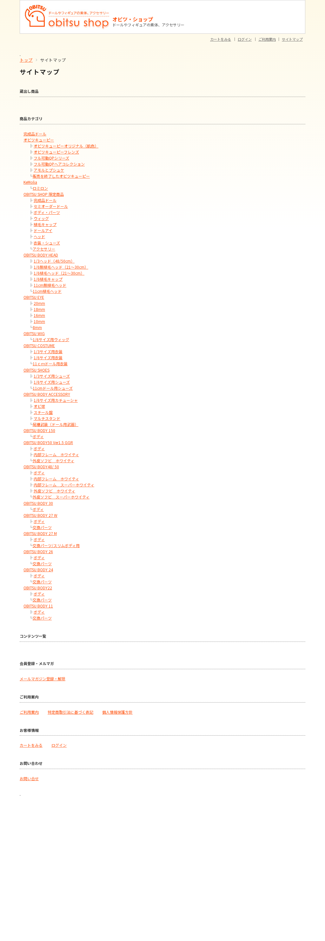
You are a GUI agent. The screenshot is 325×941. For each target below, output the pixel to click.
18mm (39, 309)
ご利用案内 (267, 39)
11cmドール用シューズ (53, 388)
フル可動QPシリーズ (51, 158)
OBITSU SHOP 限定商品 (43, 194)
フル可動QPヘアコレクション (59, 164)
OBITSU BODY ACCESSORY (46, 394)
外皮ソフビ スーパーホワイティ (61, 496)
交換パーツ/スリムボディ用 (56, 545)
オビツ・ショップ (132, 19)
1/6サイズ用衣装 (48, 357)
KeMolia (30, 182)
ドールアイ (43, 230)
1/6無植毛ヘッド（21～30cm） (61, 267)
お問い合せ (29, 778)
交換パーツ (42, 527)
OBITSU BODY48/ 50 (41, 466)
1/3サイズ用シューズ (52, 376)
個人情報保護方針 (117, 712)
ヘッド (39, 236)
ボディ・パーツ (47, 212)
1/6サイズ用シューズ (52, 382)
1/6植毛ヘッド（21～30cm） (59, 273)
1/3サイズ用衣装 (48, 351)
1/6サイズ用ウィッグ (51, 339)
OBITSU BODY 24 (38, 569)
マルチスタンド (47, 418)
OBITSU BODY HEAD (40, 255)
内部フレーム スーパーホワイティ (64, 484)
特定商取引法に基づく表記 (70, 712)
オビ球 (39, 406)
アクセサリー (44, 248)
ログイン (245, 39)
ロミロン (40, 188)
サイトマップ (292, 39)
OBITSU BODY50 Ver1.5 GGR (48, 442)
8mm (37, 327)
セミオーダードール (51, 206)
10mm (39, 321)
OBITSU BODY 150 (39, 430)
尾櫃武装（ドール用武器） (55, 424)
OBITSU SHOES (36, 370)
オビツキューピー (38, 139)
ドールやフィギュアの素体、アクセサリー (148, 24)
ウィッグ (41, 218)
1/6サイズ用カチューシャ (56, 400)
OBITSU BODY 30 (38, 503)
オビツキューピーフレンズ (56, 152)
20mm (39, 303)
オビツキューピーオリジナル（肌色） (66, 145)
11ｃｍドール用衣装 (50, 363)
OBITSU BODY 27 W (40, 515)
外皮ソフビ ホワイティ (53, 460)
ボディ (38, 436)
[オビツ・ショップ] (67, 7)
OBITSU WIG (34, 333)
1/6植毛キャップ (48, 279)
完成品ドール (34, 133)
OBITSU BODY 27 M (40, 533)
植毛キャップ (45, 224)
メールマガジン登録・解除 (42, 678)
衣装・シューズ (47, 242)
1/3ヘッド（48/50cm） (54, 261)
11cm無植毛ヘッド (50, 285)
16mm (39, 315)
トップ (26, 60)
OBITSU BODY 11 (38, 605)
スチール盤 (43, 412)
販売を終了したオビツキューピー (61, 176)
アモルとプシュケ (49, 170)
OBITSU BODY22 (37, 587)
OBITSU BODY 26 (38, 551)
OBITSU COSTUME (39, 345)
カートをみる (220, 39)
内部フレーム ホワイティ (56, 454)
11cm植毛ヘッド (47, 291)
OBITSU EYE (33, 297)
